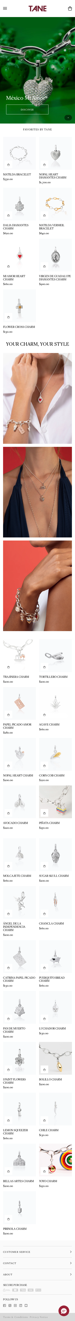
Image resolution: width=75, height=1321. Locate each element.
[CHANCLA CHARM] (55, 902)
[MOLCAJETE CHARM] (19, 854)
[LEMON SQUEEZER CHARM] (19, 1109)
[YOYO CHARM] (55, 1160)
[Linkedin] (20, 1305)
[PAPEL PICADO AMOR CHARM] (19, 703)
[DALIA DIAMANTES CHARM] (19, 204)
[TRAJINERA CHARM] (19, 655)
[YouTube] (26, 1305)
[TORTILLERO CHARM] (55, 655)
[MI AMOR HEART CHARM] (19, 255)
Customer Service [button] (16, 1252)
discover (27, 109)
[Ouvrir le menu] (9, 8)
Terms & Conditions (15, 1317)
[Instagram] (15, 1305)
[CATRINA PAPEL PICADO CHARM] (19, 956)
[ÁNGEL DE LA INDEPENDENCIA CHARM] (19, 902)
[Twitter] (9, 1305)
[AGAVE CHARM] (55, 703)
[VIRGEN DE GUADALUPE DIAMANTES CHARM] (55, 255)
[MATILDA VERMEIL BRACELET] (55, 204)
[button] (63, 1310)
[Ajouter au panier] (8, 164)
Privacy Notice (39, 1317)
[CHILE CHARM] (55, 1109)
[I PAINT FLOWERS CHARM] (19, 1058)
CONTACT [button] (10, 1263)
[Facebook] (4, 1305)
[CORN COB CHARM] (55, 754)
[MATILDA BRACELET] (19, 153)
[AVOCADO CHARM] (19, 801)
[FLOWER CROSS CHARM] (19, 305)
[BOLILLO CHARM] (55, 1058)
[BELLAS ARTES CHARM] (19, 1160)
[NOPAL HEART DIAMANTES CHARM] (55, 153)
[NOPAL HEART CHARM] (19, 754)
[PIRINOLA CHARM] (19, 1207)
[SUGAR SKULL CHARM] (55, 854)
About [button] (7, 1274)
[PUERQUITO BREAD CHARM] (55, 956)
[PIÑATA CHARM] (55, 801)
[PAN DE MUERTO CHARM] (19, 1007)
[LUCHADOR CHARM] (55, 1007)
